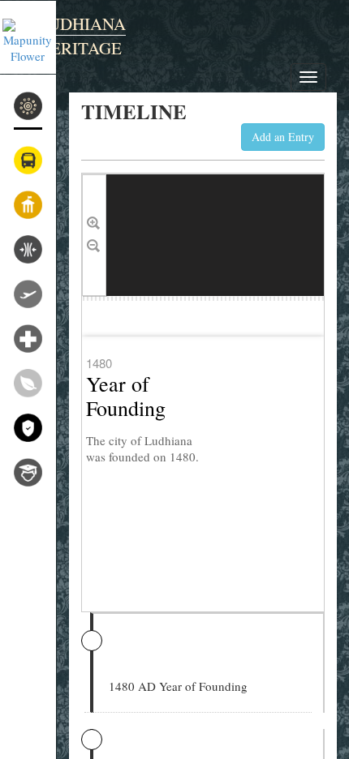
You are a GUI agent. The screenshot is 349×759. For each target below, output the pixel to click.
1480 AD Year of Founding (178, 686)
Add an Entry (283, 136)
